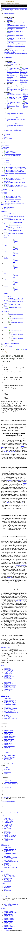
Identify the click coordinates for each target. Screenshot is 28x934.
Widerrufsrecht (7, 772)
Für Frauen (9, 20)
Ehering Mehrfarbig (8, 689)
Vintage (18, 102)
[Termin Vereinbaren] (6, 142)
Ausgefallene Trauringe (9, 686)
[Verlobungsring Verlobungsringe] (5, 345)
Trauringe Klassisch (8, 683)
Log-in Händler (7, 787)
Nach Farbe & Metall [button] (6, 164)
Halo (5, 223)
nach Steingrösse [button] (5, 311)
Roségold (23, 168)
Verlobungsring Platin (9, 701)
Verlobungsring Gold (9, 851)
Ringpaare (9, 18)
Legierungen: (7, 668)
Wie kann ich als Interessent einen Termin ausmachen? (11, 658)
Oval (5, 251)
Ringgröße (6, 752)
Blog (5, 754)
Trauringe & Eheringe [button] (6, 158)
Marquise (6, 293)
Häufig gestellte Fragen (9, 755)
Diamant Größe (7, 759)
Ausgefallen (19, 97)
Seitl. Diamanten (8, 711)
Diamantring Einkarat (9, 717)
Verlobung (13, 152)
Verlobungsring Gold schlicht (11, 708)
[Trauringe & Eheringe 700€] (12, 196)
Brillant (17, 68)
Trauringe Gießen (8, 743)
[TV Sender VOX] (12, 763)
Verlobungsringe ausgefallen (11, 712)
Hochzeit (12, 151)
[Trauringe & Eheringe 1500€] (12, 197)
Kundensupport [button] (4, 896)
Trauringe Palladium (9, 676)
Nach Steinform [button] (4, 237)
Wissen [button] (2, 871)
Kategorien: (7, 707)
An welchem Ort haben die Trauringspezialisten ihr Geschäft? (14, 654)
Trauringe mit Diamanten (10, 685)
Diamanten (17, 155)
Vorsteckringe (4, 723)
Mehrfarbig (24, 186)
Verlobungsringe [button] (5, 204)
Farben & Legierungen (9, 757)
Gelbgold (17, 85)
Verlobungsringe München (10, 912)
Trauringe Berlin (8, 747)
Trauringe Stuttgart (8, 741)
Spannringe (6, 235)
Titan (22, 502)
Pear (16, 76)
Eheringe (9, 577)
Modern (22, 185)
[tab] (14, 158)
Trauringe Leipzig (8, 733)
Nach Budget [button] (4, 193)
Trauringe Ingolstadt (9, 739)
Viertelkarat (6, 714)
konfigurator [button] (4, 189)
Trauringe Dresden (8, 734)
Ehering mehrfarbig (8, 839)
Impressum (6, 773)
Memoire (19, 154)
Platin (23, 25)
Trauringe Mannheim (9, 737)
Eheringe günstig (20, 600)
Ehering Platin (7, 672)
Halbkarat (6, 715)
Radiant (6, 280)
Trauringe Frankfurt (8, 730)
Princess (17, 80)
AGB (5, 770)
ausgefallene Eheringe (9, 451)
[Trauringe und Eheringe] (7, 10)
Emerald (6, 264)
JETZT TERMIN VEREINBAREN (10, 201)
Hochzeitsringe (7, 682)
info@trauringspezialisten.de (11, 783)
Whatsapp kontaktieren (11, 782)
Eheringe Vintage (16, 579)
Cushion (17, 72)
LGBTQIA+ (7, 690)
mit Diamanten (7, 218)
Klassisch (18, 94)
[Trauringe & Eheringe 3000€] (12, 199)
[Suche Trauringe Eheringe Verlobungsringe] (18, 349)
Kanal (17, 106)
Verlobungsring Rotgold (10, 704)
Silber (19, 480)
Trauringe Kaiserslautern (10, 736)
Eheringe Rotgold (8, 675)
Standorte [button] (3, 908)
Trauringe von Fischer (9, 687)
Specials (6, 838)
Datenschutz (7, 769)
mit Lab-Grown (7, 208)
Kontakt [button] (3, 883)
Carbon (25, 483)
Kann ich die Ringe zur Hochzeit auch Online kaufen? (12, 661)
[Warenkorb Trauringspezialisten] (24, 349)
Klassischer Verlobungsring (10, 709)
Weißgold (17, 89)
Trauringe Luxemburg (9, 746)
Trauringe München (8, 732)
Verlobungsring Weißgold (10, 700)
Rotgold (25, 27)
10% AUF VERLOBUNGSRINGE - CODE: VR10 (13, 5)
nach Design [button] (4, 175)
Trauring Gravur (8, 758)
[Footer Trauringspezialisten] (8, 801)
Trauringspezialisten (21, 565)
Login (7, 145)
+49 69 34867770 (8, 905)
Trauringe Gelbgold (8, 669)
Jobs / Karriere (7, 767)
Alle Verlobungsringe (12, 62)
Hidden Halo (7, 229)
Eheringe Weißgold (8, 671)
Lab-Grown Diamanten (14, 64)
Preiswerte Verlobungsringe (10, 718)
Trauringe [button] (3, 665)
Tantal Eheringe (8, 678)
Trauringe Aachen (8, 740)
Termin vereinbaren (5, 647)
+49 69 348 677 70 (8, 780)
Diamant (8, 502)
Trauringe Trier (7, 744)
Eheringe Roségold (8, 673)
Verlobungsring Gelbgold (10, 702)
